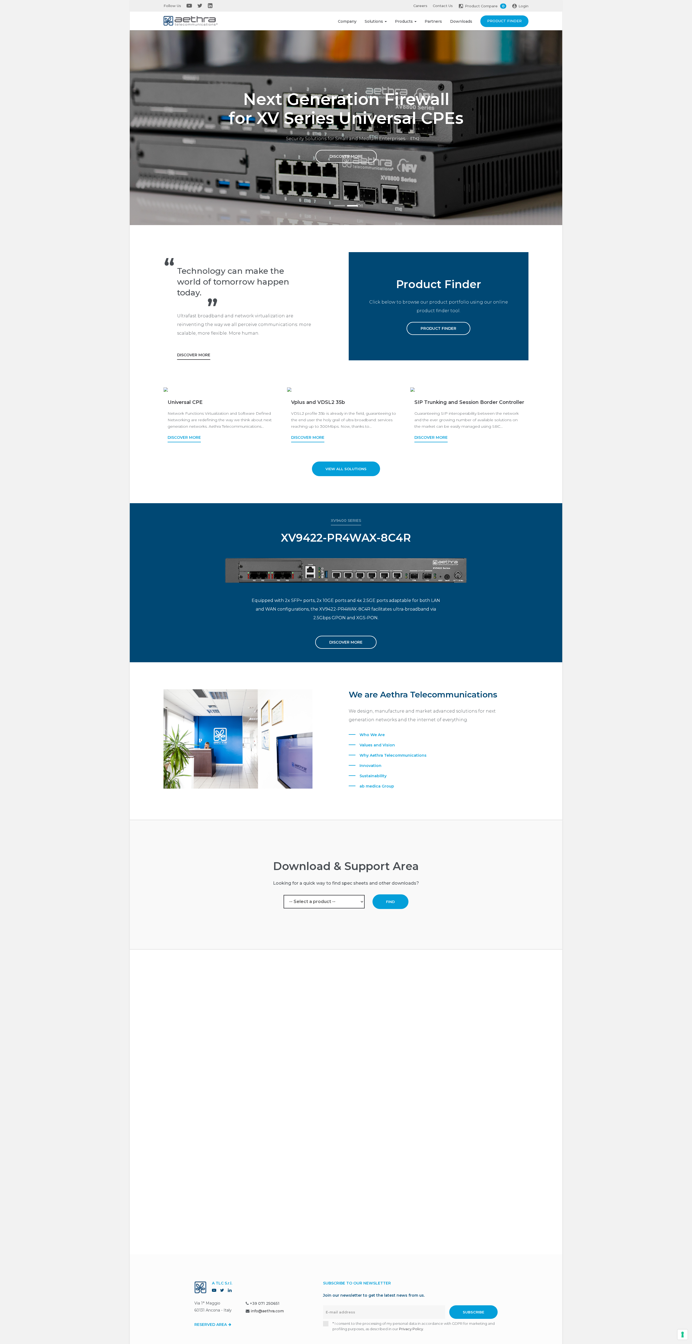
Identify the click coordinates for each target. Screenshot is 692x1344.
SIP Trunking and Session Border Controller (469, 402)
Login (523, 6)
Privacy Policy (411, 1329)
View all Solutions (346, 469)
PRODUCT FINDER (438, 328)
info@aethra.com (267, 1311)
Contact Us (443, 6)
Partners (433, 21)
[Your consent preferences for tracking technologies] (682, 1334)
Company (347, 21)
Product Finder (504, 21)
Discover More (193, 355)
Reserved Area (211, 1324)
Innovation (370, 765)
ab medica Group (377, 786)
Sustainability (373, 775)
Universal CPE (185, 402)
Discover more (346, 156)
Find (390, 902)
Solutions (374, 21)
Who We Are (372, 734)
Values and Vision (377, 745)
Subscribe (473, 1312)
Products (404, 21)
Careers (420, 6)
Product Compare (484, 6)
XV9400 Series (346, 520)
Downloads (461, 21)
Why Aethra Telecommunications (393, 755)
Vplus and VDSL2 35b (318, 402)
